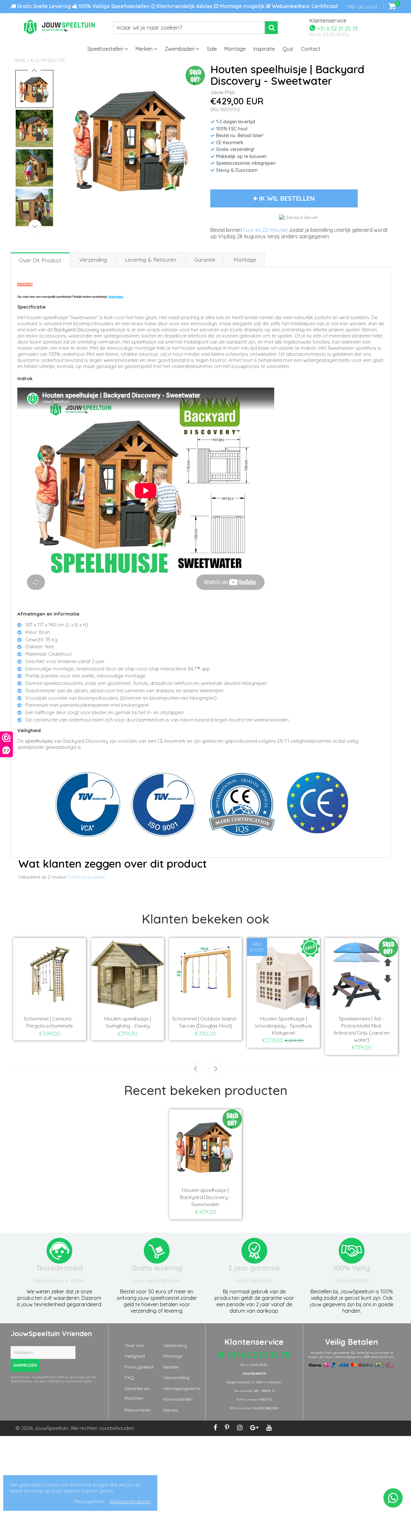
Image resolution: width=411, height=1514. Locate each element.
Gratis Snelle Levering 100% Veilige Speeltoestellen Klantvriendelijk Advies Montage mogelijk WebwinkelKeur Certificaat (177, 6)
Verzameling (176, 1377)
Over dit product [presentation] (40, 260)
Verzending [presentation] (93, 259)
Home (19, 60)
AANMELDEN (25, 1365)
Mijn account (362, 6)
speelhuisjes (39, 741)
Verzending (175, 1345)
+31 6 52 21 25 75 (337, 28)
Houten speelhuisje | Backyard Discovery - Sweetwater (205, 1197)
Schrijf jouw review (86, 877)
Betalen (171, 1367)
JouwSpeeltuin (51, 1428)
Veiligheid (135, 1356)
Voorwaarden (178, 1399)
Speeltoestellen (106, 49)
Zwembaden (180, 49)
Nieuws (170, 1410)
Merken (145, 49)
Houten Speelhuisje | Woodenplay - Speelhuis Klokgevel (283, 1025)
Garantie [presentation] (204, 259)
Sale (212, 49)
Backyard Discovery (76, 330)
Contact (310, 49)
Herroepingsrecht (181, 1388)
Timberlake (115, 296)
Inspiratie (264, 49)
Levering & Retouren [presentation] (150, 259)
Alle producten (47, 60)
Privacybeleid (139, 1367)
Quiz (288, 49)
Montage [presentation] (244, 259)
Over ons (134, 1345)
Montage (235, 49)
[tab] (40, 259)
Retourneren (138, 1410)
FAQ (129, 1377)
